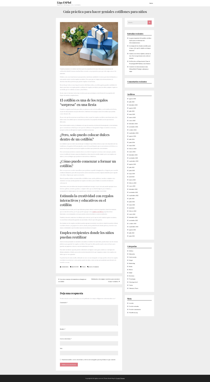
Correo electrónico (66, 339)
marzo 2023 (132, 180)
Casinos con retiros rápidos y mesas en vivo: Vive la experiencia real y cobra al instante (140, 56)
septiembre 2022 (133, 195)
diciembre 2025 (133, 105)
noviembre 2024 (133, 127)
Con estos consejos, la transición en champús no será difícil (72, 280)
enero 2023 (132, 186)
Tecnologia (132, 279)
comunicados (64, 267)
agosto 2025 (132, 108)
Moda (130, 266)
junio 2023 (132, 170)
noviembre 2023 (133, 158)
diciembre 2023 (133, 155)
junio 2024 (132, 142)
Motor (131, 269)
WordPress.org (133, 312)
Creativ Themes (120, 378)
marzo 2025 (132, 117)
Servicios (131, 276)
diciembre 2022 (133, 189)
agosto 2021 (132, 230)
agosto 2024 (132, 136)
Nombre (62, 329)
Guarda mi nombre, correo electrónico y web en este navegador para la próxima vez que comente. (89, 359)
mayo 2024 (132, 145)
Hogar (131, 260)
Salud (130, 273)
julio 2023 (131, 167)
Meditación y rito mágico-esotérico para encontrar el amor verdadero (105, 280)
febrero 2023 (132, 183)
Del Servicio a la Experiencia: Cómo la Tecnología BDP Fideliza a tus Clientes (139, 62)
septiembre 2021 (133, 226)
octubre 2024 (132, 130)
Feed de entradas (134, 306)
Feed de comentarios (135, 309)
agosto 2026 (132, 98)
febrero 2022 (132, 211)
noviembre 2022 (133, 192)
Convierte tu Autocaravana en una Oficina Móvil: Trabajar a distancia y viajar (138, 69)
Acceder (131, 303)
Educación (132, 254)
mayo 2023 (132, 173)
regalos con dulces (97, 211)
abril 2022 (131, 208)
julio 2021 (131, 233)
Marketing (132, 263)
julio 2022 (131, 198)
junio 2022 (132, 201)
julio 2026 (131, 102)
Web (61, 348)
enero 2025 (132, 120)
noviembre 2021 (133, 220)
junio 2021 (132, 236)
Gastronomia (132, 257)
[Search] (150, 22)
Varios (84, 267)
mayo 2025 (132, 114)
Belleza (131, 251)
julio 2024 (131, 139)
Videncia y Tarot (133, 288)
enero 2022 (132, 214)
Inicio (151, 3)
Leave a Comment (94, 267)
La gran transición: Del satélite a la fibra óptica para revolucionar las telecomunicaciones (140, 40)
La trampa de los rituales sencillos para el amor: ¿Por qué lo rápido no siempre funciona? (140, 48)
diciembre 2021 (133, 217)
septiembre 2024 (133, 133)
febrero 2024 (132, 148)
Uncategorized (133, 282)
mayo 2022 (132, 205)
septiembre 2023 (133, 161)
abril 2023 (131, 176)
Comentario (63, 302)
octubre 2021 (132, 223)
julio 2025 (131, 111)
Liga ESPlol (64, 2)
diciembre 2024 (133, 123)
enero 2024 (132, 152)
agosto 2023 (132, 164)
